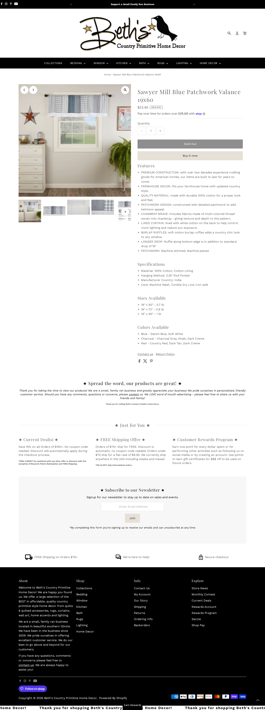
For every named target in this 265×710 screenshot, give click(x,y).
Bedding (76, 63)
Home (107, 74)
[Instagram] (6, 4)
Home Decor (209, 63)
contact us (26, 665)
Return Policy (165, 354)
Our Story (141, 600)
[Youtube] (16, 4)
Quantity (144, 123)
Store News (200, 588)
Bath (143, 63)
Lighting (182, 63)
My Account (142, 594)
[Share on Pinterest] (151, 362)
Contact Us (142, 588)
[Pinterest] (11, 4)
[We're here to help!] (118, 559)
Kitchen (122, 63)
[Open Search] (229, 33)
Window (100, 63)
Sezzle (196, 619)
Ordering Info (143, 619)
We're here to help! (136, 557)
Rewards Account (204, 607)
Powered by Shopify (113, 698)
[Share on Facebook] (139, 362)
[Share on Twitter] (145, 362)
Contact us (145, 354)
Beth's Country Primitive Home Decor (70, 698)
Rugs (161, 63)
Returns (139, 613)
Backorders (142, 625)
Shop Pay (198, 625)
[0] (244, 33)
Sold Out (190, 144)
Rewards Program (204, 613)
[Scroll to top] (257, 700)
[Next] (194, 4)
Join (132, 518)
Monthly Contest (203, 594)
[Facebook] (1, 4)
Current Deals (201, 600)
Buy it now (190, 155)
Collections (53, 63)
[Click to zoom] (125, 90)
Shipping (140, 607)
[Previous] (71, 4)
